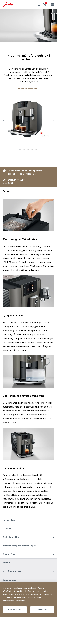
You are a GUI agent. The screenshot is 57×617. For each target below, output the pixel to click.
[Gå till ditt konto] (39, 4)
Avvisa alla (42, 609)
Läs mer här (20, 600)
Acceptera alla (14, 609)
